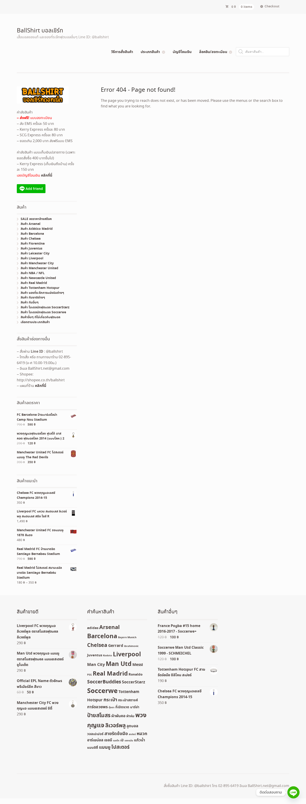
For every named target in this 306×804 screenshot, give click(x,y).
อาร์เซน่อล (95, 740)
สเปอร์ (132, 734)
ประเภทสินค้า (150, 52)
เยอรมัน (129, 740)
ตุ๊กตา (111, 707)
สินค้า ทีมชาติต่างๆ (33, 297)
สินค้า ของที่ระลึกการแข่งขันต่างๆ (42, 293)
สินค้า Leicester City (35, 253)
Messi (137, 665)
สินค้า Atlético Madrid (37, 229)
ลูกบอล (132, 726)
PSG (89, 675)
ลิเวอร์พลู (115, 726)
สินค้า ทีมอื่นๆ (30, 302)
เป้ (122, 740)
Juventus (94, 655)
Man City (96, 665)
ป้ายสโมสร (98, 716)
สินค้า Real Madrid (34, 283)
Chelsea (97, 645)
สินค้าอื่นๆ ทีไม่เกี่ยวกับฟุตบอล (40, 317)
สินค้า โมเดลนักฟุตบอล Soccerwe (43, 312)
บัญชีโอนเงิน (182, 52)
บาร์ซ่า (134, 707)
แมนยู (104, 747)
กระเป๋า (110, 700)
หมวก (142, 734)
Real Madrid (110, 674)
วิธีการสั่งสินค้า (122, 52)
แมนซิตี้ (92, 747)
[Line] (293, 792)
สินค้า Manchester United (39, 268)
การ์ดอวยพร (97, 707)
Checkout (272, 6)
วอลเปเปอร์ (95, 734)
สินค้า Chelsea (31, 239)
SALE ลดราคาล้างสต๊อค (36, 219)
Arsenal (109, 627)
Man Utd (118, 664)
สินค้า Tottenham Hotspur (40, 288)
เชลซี (108, 740)
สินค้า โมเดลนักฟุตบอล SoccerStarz (45, 307)
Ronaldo (135, 674)
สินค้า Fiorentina (33, 243)
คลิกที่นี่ (46, 175)
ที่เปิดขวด (122, 707)
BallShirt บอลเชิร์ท (40, 31)
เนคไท (116, 740)
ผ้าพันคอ (118, 716)
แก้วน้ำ (139, 740)
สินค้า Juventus (31, 248)
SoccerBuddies (104, 682)
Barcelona (102, 636)
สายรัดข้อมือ (116, 734)
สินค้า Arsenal (30, 224)
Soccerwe (102, 691)
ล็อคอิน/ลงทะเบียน (213, 52)
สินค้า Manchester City (37, 263)
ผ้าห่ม (130, 716)
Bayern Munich (127, 637)
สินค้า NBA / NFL (33, 273)
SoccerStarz (133, 682)
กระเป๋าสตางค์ (128, 700)
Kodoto (107, 655)
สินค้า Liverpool (32, 258)
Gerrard (115, 646)
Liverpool (127, 654)
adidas (92, 628)
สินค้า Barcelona (32, 234)
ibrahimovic (131, 646)
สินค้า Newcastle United (38, 278)
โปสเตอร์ (120, 747)
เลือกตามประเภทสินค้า (35, 322)
